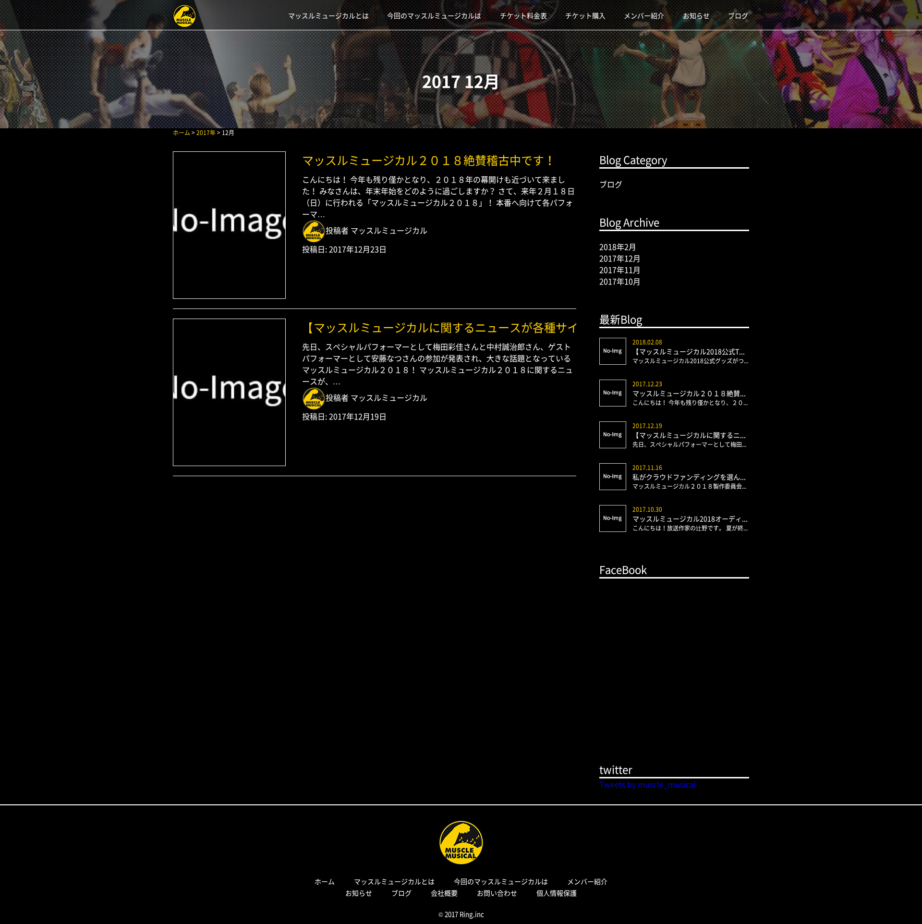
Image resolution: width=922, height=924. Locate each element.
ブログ (738, 15)
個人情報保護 (556, 893)
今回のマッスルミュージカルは (434, 15)
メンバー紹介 (644, 15)
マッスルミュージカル (389, 230)
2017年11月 (620, 269)
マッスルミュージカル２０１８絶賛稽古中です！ (429, 160)
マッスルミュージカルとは (328, 15)
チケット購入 (585, 15)
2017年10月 (620, 281)
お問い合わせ (497, 893)
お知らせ (696, 15)
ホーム (325, 881)
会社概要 (444, 893)
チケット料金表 (523, 15)
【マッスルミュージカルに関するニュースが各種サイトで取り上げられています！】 (439, 327)
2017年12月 (620, 258)
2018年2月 (617, 246)
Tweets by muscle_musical (647, 784)
